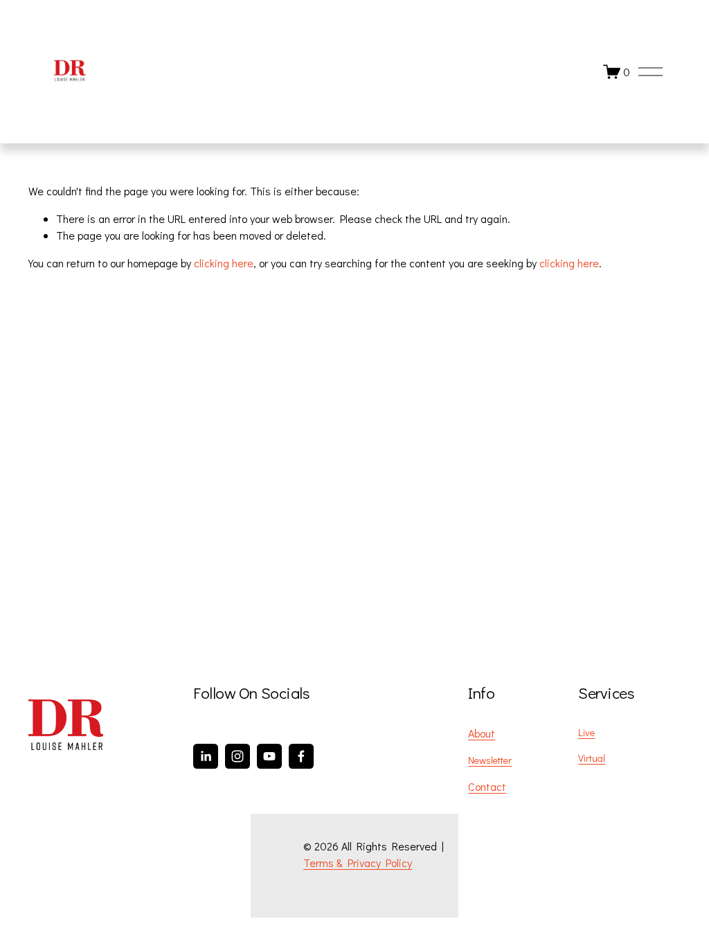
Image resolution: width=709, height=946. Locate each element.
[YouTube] (269, 756)
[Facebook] (301, 756)
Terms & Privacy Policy (357, 862)
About (481, 733)
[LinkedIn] (205, 756)
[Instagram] (237, 756)
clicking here (223, 263)
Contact (487, 786)
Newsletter (490, 760)
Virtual (591, 758)
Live (586, 732)
